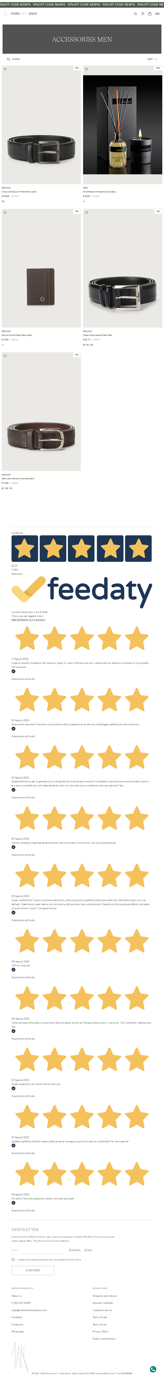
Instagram (17, 1324)
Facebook (17, 1317)
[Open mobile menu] (157, 13)
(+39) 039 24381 (21, 1303)
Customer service (102, 1310)
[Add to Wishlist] (5, 69)
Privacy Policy (74, 1260)
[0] (149, 13)
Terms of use (99, 1324)
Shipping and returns (105, 1296)
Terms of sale (100, 1317)
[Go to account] (142, 13)
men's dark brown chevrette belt (18, 479)
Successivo (37, 620)
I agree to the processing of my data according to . (50, 1260)
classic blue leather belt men (97, 335)
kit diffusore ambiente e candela (99, 192)
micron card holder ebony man (17, 335)
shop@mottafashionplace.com (29, 1310)
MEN (90, 1250)
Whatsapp (18, 1331)
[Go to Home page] (6, 14)
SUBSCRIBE (33, 1270)
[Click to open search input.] (135, 13)
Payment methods (103, 1303)
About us (17, 1296)
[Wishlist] (128, 13)
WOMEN (76, 1250)
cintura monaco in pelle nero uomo (19, 192)
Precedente (20, 620)
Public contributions (104, 1339)
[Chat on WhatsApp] (153, 1369)
